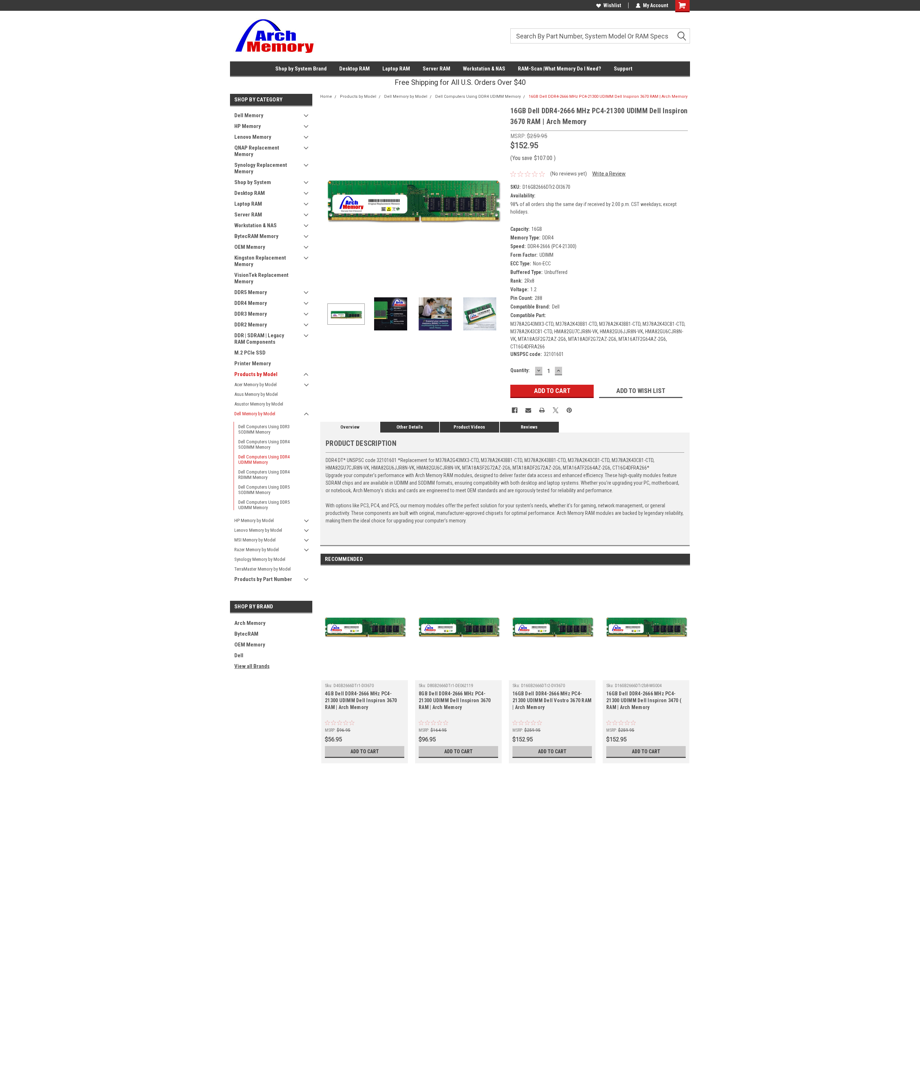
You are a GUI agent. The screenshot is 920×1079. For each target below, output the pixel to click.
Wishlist (612, 5)
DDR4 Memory (250, 303)
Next (498, 198)
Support (623, 68)
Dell (238, 655)
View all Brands (252, 666)
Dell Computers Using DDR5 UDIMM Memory (264, 504)
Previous (327, 198)
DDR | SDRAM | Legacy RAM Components (259, 338)
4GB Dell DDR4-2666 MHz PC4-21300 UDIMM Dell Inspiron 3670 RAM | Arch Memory (361, 700)
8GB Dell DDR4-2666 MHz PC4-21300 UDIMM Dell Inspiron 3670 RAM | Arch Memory (455, 700)
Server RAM (436, 68)
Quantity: (520, 370)
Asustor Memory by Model (258, 404)
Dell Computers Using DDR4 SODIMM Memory (264, 444)
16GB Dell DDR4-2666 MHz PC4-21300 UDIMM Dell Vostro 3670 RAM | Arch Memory (552, 700)
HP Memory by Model (254, 520)
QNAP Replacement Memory (256, 151)
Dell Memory (248, 115)
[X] (555, 410)
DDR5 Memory (250, 292)
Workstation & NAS (484, 68)
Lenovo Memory (252, 137)
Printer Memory (252, 363)
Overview (349, 427)
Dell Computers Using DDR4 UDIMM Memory (264, 459)
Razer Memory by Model (256, 549)
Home (326, 96)
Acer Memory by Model (255, 384)
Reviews (529, 427)
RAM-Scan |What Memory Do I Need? (559, 68)
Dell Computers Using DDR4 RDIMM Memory (264, 474)
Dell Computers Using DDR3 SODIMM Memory (264, 429)
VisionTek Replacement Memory (261, 278)
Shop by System (252, 182)
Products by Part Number (263, 579)
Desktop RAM (354, 68)
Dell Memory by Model (254, 413)
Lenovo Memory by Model (258, 530)
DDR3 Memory (250, 314)
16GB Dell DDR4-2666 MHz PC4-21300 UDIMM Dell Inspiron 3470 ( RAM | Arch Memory (643, 700)
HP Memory (247, 126)
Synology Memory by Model (259, 559)
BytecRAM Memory (256, 236)
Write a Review (609, 174)
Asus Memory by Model (256, 394)
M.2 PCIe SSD (250, 352)
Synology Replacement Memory (260, 168)
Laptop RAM (396, 68)
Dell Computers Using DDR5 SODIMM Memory (264, 489)
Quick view (365, 675)
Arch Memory (250, 623)
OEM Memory (249, 247)
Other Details (409, 427)
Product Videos (469, 427)
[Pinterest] (569, 410)
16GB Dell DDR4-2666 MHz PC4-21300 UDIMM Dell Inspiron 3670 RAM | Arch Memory (608, 96)
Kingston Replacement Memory (260, 261)
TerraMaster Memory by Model (262, 569)
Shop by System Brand (301, 68)
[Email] (528, 410)
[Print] (542, 410)
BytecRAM (246, 634)
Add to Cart (364, 751)
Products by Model (255, 374)
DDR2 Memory (250, 324)
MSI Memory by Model (255, 540)
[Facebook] (515, 410)
